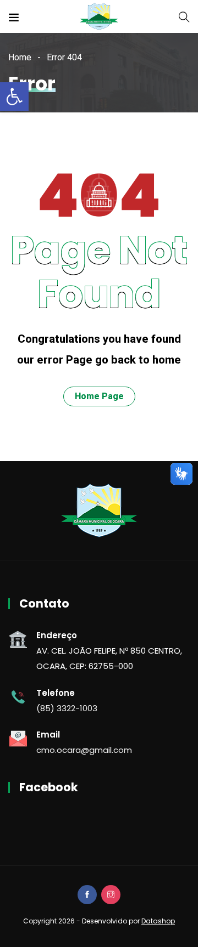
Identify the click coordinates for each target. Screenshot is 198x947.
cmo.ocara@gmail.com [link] (84, 750)
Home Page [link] (99, 396)
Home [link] (19, 57)
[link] (14, 96)
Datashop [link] (158, 921)
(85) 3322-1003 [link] (66, 708)
